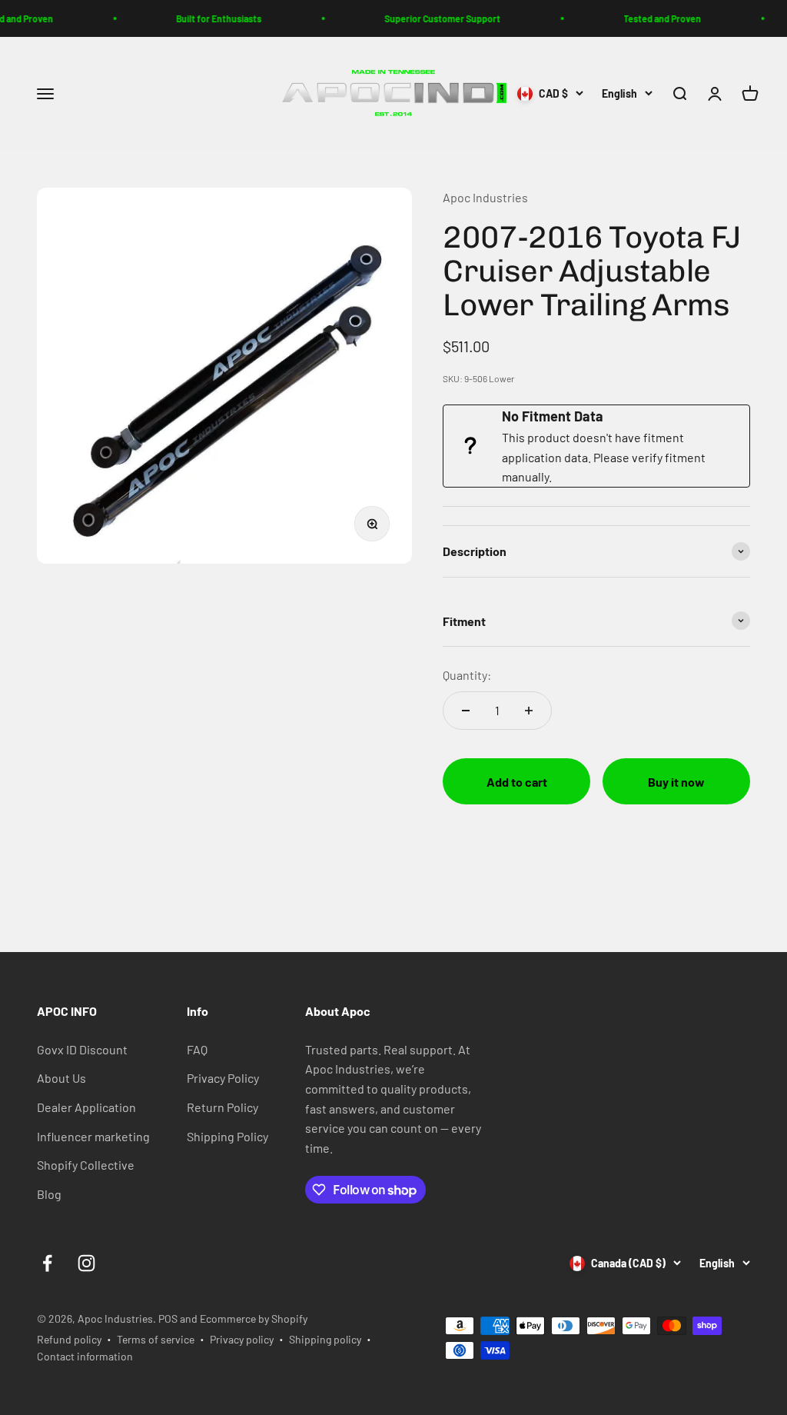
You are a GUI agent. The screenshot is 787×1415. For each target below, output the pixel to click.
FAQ (197, 1049)
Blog (49, 1194)
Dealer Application (86, 1107)
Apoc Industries (485, 197)
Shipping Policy (227, 1136)
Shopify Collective (85, 1164)
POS (168, 1318)
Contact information (85, 1356)
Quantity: (467, 675)
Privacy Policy (223, 1077)
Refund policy (69, 1339)
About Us (61, 1077)
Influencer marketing (93, 1136)
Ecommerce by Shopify (253, 1318)
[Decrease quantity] (465, 710)
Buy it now (676, 781)
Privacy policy (242, 1339)
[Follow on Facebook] (47, 1263)
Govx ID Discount (82, 1049)
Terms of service (155, 1339)
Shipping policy (325, 1339)
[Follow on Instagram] (86, 1263)
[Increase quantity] (528, 710)
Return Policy (222, 1107)
